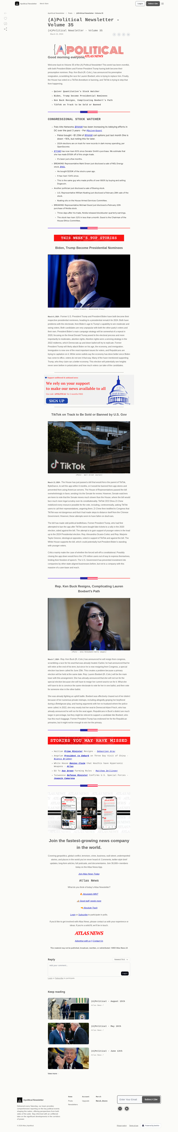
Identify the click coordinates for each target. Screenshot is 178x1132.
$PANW (79, 127)
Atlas (70, 766)
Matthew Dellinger (107, 771)
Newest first (119, 959)
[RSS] (127, 1108)
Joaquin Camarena (64, 778)
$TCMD (57, 151)
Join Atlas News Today (89, 874)
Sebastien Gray (106, 751)
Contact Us (98, 941)
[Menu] (162, 3)
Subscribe (153, 4)
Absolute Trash (90, 908)
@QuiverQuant (94, 131)
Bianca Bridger (63, 759)
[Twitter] (120, 1108)
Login (140, 4)
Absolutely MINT (90, 894)
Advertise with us (83, 941)
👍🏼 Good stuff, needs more (89, 901)
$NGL (62, 167)
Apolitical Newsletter (56, 13)
